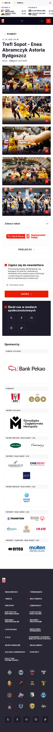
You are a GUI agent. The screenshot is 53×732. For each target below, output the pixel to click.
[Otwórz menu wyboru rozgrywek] (22, 21)
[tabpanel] (26, 11)
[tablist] (26, 3)
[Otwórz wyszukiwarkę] (41, 21)
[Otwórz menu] (48, 21)
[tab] (6, 3)
